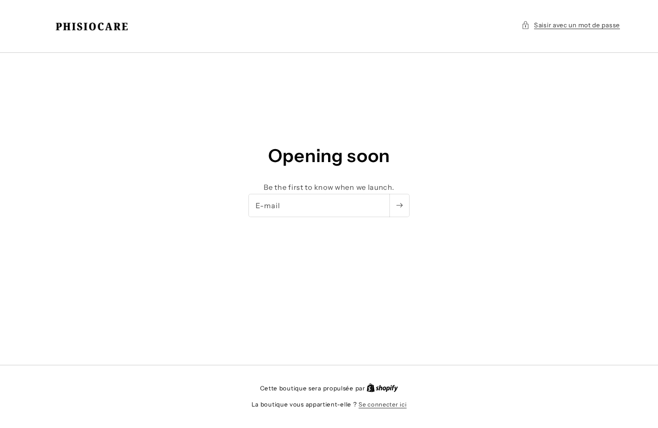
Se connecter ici (382, 404)
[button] (570, 25)
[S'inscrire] (399, 205)
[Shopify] (382, 388)
